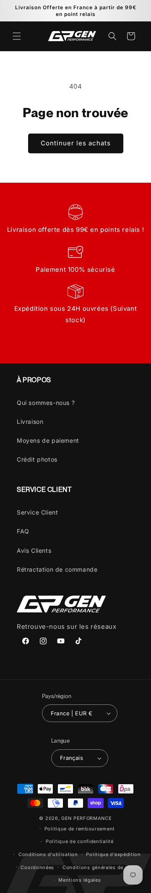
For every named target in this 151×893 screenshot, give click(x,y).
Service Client (37, 512)
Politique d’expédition (113, 854)
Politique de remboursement (79, 829)
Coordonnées (37, 867)
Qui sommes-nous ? (46, 402)
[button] (17, 36)
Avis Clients (34, 550)
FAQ (23, 531)
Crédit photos (37, 459)
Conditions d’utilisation (48, 854)
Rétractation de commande (57, 569)
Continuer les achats (76, 143)
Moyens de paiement (48, 440)
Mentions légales (79, 880)
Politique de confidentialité (80, 841)
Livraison (30, 421)
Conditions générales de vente (100, 867)
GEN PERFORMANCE (86, 818)
